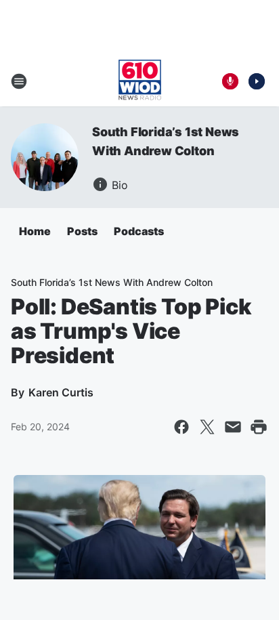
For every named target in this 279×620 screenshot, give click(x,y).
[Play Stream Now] (257, 81)
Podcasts (139, 231)
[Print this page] (258, 426)
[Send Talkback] (230, 81)
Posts (82, 231)
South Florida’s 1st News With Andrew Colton (112, 282)
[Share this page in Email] (232, 426)
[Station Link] (140, 81)
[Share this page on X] (207, 426)
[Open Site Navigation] (19, 81)
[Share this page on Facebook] (181, 426)
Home (35, 231)
